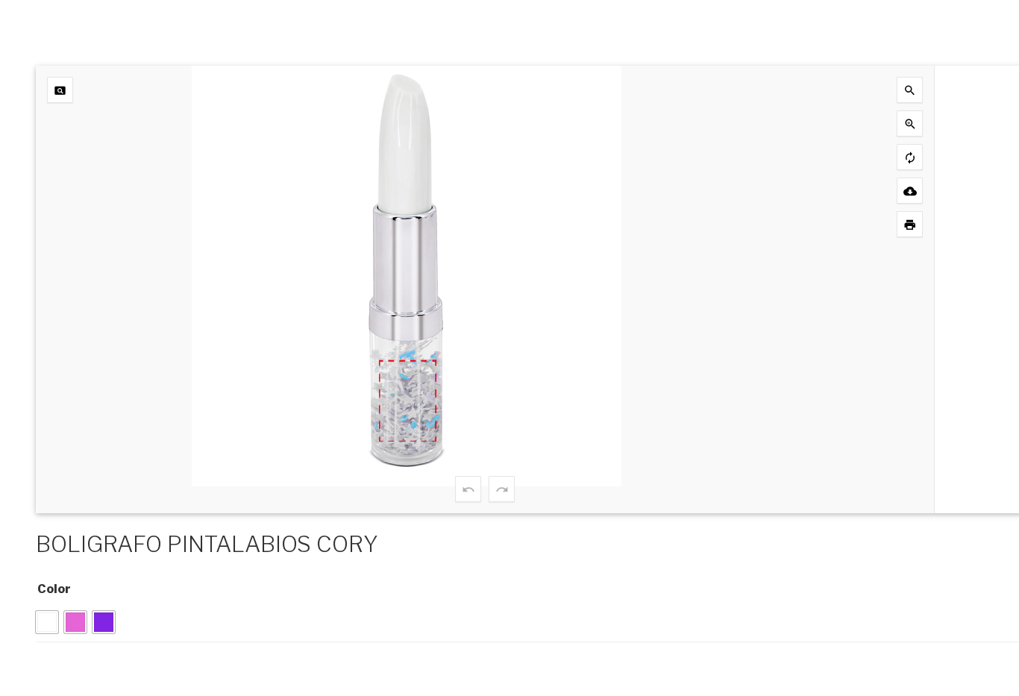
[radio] (47, 622)
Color (54, 589)
